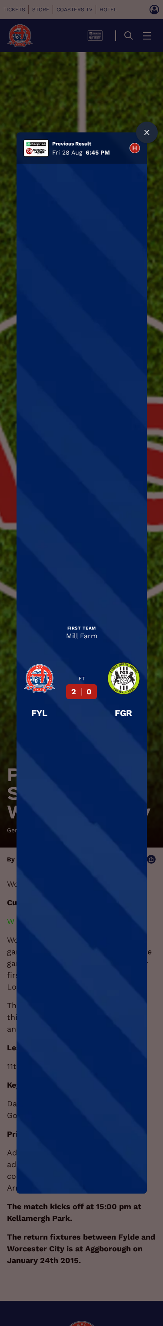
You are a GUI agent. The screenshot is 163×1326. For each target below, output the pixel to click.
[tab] (134, 148)
